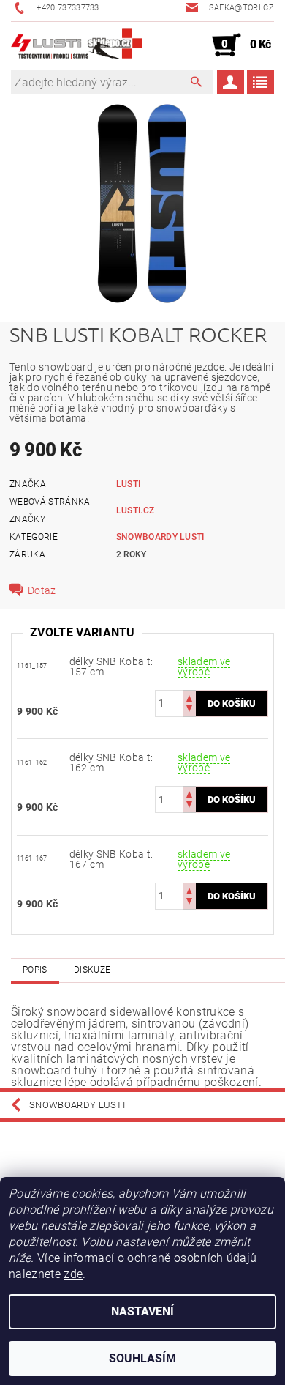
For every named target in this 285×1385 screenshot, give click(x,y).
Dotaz (42, 590)
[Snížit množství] (189, 710)
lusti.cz (135, 510)
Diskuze (92, 970)
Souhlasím (142, 1358)
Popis (35, 970)
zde (73, 1274)
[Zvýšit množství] (189, 697)
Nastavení (142, 1311)
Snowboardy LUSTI (160, 537)
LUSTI (128, 484)
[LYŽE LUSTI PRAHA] (76, 45)
